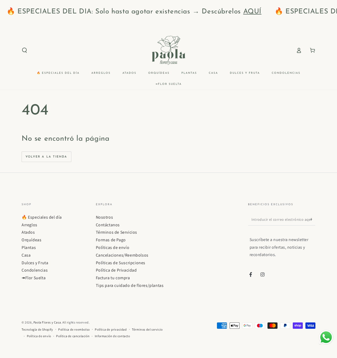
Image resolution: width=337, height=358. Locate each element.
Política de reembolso (74, 329)
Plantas (29, 247)
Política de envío (39, 336)
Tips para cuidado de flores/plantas (130, 285)
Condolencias (35, 270)
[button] (24, 50)
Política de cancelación (73, 336)
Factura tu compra (113, 278)
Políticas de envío (113, 247)
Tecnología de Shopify (37, 329)
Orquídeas (31, 240)
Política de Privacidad (116, 270)
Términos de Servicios (116, 232)
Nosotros (104, 217)
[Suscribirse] (312, 219)
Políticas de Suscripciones (121, 263)
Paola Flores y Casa (47, 322)
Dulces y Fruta (35, 263)
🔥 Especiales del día (42, 217)
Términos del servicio (147, 329)
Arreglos (29, 225)
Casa (26, 255)
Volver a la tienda (46, 156)
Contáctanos (108, 225)
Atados (28, 232)
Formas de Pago (111, 240)
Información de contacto (112, 336)
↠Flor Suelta (34, 278)
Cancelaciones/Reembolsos (122, 255)
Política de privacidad (111, 329)
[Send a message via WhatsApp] (326, 337)
